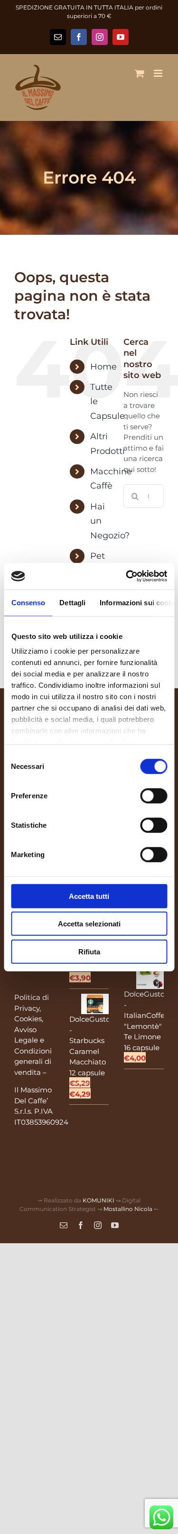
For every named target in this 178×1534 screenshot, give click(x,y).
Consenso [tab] (28, 602)
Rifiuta (89, 951)
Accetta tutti (89, 896)
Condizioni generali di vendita (33, 1061)
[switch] (153, 795)
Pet (97, 556)
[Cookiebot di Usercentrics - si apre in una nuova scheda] (126, 576)
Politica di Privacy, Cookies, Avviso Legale (31, 1018)
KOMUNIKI (98, 1200)
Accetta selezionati (89, 924)
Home (103, 366)
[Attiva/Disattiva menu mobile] (159, 73)
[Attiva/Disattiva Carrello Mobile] (139, 73)
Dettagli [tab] (72, 602)
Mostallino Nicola (127, 1208)
